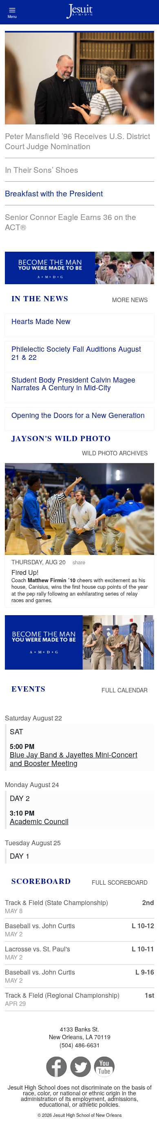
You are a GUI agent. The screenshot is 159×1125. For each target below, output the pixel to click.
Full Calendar (125, 690)
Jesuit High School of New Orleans (79, 12)
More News (130, 299)
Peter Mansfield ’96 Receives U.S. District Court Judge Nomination (77, 140)
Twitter (79, 1067)
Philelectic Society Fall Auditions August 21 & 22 (76, 352)
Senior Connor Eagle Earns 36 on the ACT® (70, 221)
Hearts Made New (41, 321)
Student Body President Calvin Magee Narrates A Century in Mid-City (73, 383)
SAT (16, 731)
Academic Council (39, 821)
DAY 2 (20, 798)
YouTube (104, 1067)
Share (79, 562)
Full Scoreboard (120, 882)
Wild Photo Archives (115, 453)
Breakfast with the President (54, 192)
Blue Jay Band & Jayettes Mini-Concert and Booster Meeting (73, 758)
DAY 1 (20, 856)
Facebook (55, 1067)
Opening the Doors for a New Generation (78, 415)
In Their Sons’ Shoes (41, 169)
